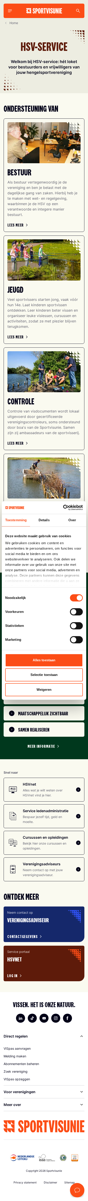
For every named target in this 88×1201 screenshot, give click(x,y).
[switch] (76, 611)
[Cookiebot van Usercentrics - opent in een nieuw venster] (63, 507)
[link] (18, 225)
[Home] (44, 11)
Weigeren (44, 689)
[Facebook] (67, 1018)
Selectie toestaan (44, 675)
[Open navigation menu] (10, 11)
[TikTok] (32, 1018)
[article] (44, 924)
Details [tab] (44, 520)
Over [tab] (72, 520)
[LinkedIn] (20, 1018)
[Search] (78, 11)
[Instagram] (55, 1018)
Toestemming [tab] (16, 520)
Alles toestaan (44, 660)
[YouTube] (44, 1018)
